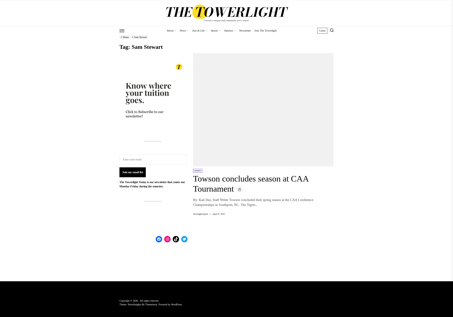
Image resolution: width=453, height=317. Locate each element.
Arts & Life (198, 30)
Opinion (228, 30)
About (170, 30)
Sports (214, 30)
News (183, 30)
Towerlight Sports (200, 214)
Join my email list (132, 172)
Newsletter (245, 30)
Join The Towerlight (265, 30)
